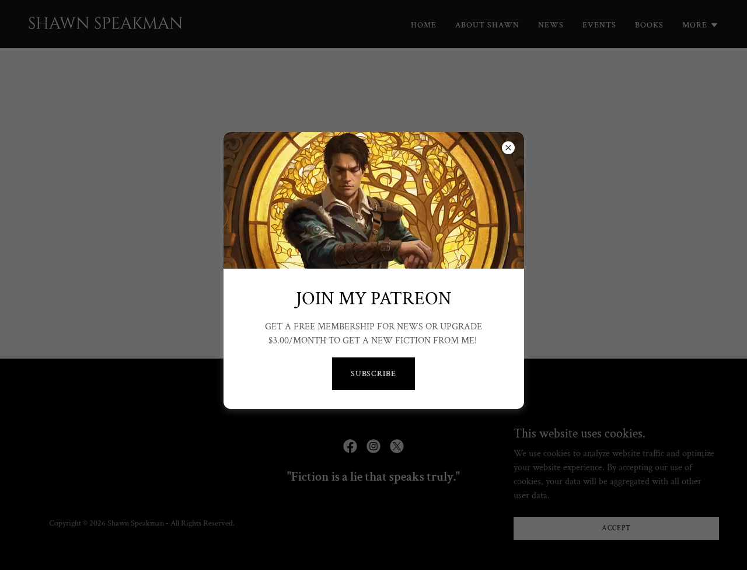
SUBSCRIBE (374, 374)
